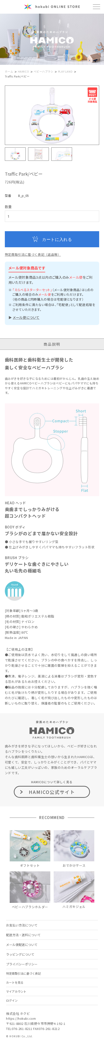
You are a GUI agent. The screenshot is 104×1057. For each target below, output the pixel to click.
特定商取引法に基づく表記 (23, 973)
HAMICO (23, 71)
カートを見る (14, 982)
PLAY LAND (65, 71)
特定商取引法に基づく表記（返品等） (33, 254)
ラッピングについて (20, 954)
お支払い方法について (21, 925)
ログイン (12, 1000)
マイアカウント (16, 991)
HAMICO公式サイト (52, 792)
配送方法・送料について (23, 935)
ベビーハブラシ (43, 71)
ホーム (9, 71)
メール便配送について (21, 944)
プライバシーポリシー (21, 964)
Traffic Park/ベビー (17, 76)
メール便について (26, 317)
